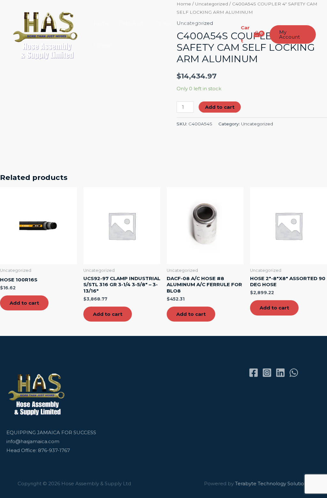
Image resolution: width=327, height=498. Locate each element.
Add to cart (219, 107)
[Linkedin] (280, 372)
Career (163, 23)
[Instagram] (267, 372)
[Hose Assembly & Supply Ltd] (46, 34)
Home (101, 23)
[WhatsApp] (294, 372)
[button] (293, 34)
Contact (103, 45)
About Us (192, 23)
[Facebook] (253, 372)
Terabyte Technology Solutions (272, 483)
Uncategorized (257, 123)
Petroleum (132, 23)
